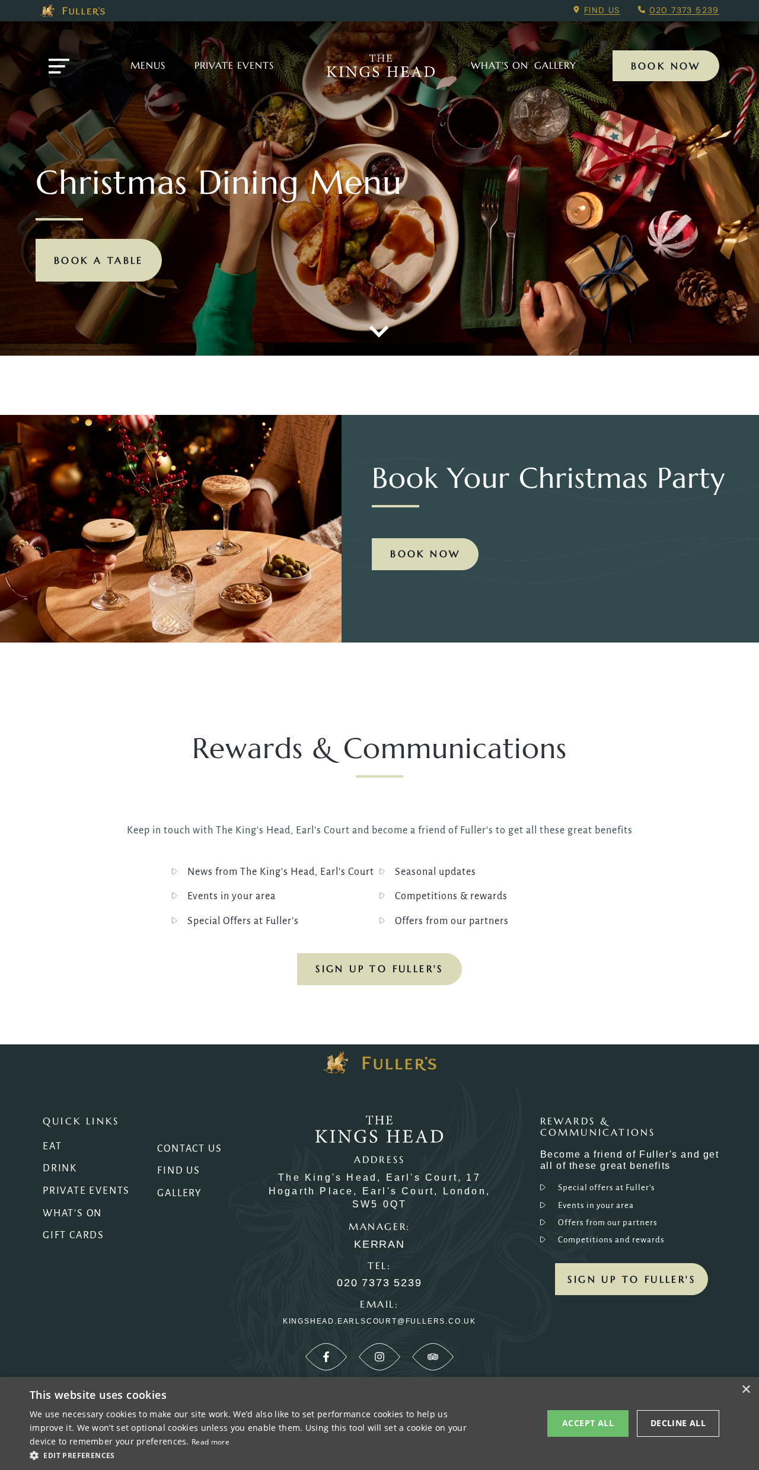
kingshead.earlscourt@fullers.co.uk (379, 1321)
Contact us (189, 1148)
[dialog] (379, 1423)
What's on (499, 65)
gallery (555, 65)
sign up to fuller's (379, 968)
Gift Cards (73, 1235)
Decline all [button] (678, 1423)
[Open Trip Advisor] (433, 1357)
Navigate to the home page (381, 65)
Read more (210, 1442)
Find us (602, 10)
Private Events (234, 65)
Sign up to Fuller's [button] (631, 1279)
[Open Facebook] (326, 1357)
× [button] (745, 1389)
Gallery (179, 1193)
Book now (425, 554)
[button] (255, 1454)
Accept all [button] (588, 1423)
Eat (52, 1146)
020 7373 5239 (684, 10)
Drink (60, 1168)
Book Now (666, 66)
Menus (147, 65)
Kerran (379, 1244)
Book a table (98, 260)
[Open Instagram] (379, 1357)
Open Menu (59, 66)
